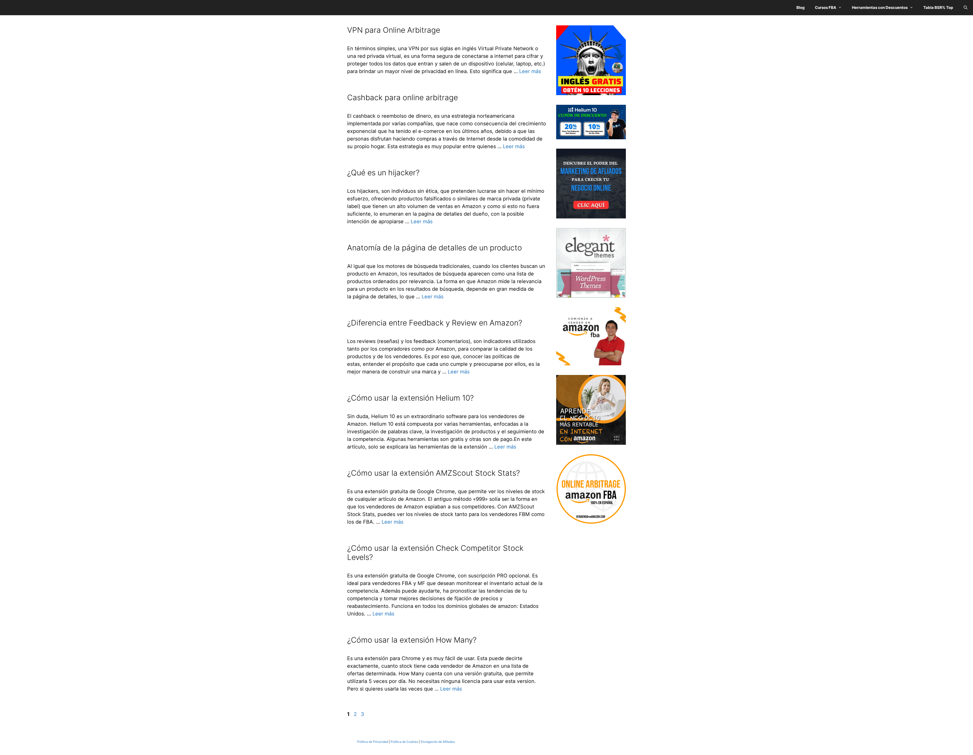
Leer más (530, 71)
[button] (841, 7)
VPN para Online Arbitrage (393, 30)
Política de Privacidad (372, 742)
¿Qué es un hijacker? (383, 172)
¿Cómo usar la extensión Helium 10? (410, 397)
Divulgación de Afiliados (438, 742)
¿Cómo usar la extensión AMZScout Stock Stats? (433, 472)
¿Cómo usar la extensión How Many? (412, 639)
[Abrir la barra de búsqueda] (965, 7)
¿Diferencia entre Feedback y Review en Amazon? (434, 322)
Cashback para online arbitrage (402, 97)
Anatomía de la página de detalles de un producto (434, 247)
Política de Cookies (404, 742)
